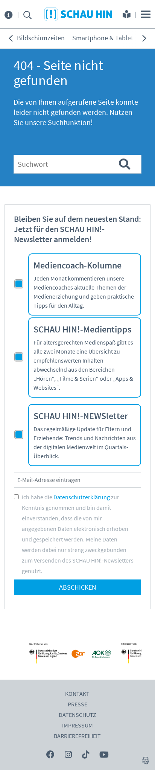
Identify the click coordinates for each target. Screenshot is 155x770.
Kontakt (77, 694)
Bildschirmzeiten (41, 38)
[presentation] (11, 38)
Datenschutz (77, 715)
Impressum (77, 725)
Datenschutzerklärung (81, 497)
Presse (77, 704)
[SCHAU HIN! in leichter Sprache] (127, 15)
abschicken (77, 587)
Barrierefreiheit (77, 736)
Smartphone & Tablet (102, 38)
